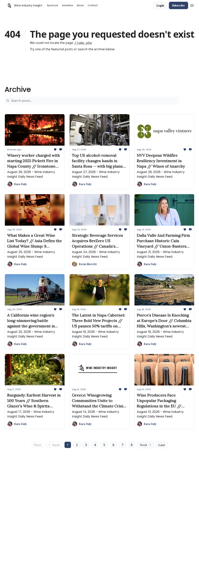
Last (161, 445)
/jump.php (83, 43)
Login (160, 5)
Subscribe (178, 5)
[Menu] (192, 5)
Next (143, 445)
